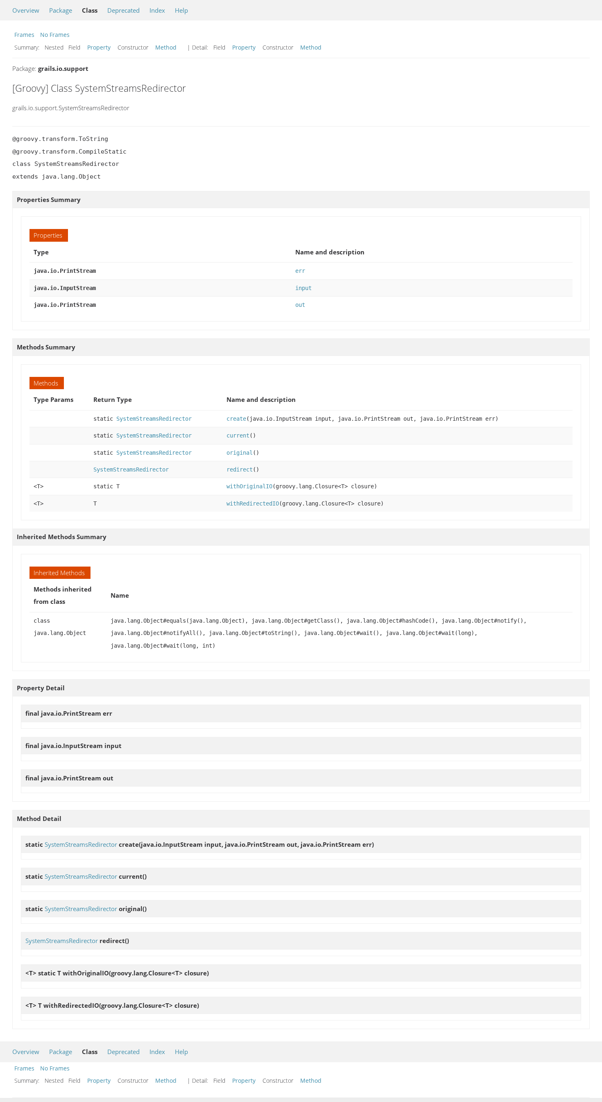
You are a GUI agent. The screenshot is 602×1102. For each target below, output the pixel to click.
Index (157, 10)
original (239, 452)
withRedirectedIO (252, 503)
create (236, 418)
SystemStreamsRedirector (154, 418)
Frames (24, 35)
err (300, 271)
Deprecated (123, 10)
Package (60, 10)
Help (181, 10)
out (300, 305)
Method (166, 47)
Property (99, 47)
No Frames (55, 35)
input (303, 288)
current (237, 435)
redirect (239, 469)
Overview (25, 10)
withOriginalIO (249, 486)
